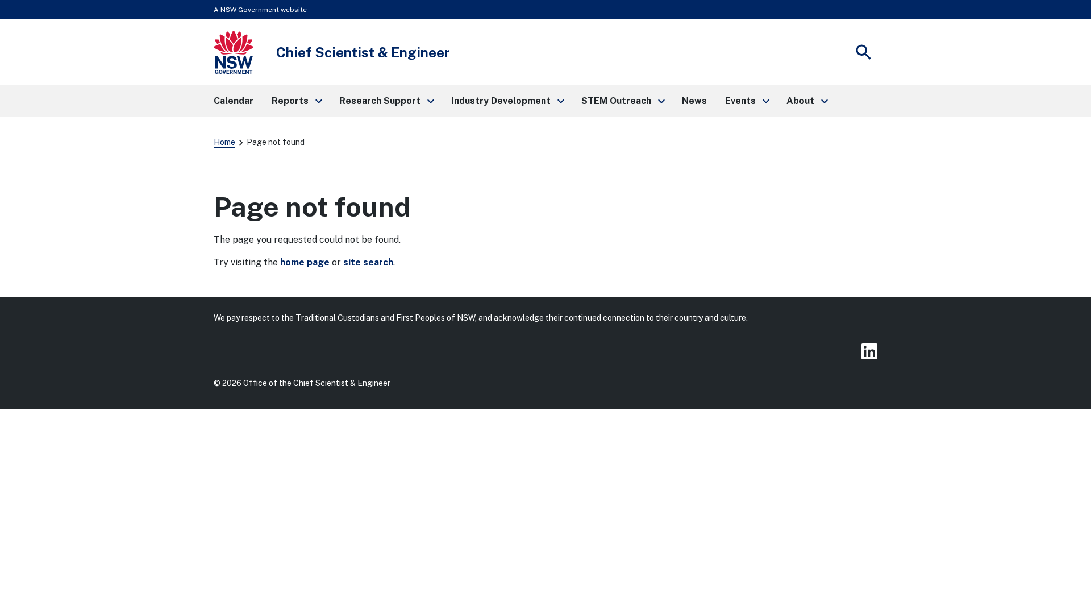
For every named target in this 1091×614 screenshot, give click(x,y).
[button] (296, 101)
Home (224, 142)
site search (368, 262)
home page (305, 262)
